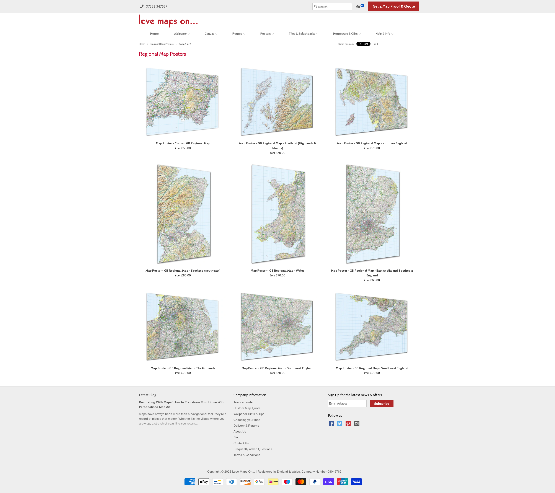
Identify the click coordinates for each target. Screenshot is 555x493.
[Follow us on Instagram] (357, 425)
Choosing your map (246, 419)
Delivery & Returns (246, 425)
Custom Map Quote (246, 408)
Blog (236, 437)
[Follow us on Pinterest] (349, 425)
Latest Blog (147, 395)
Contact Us (241, 443)
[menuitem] (150, 33)
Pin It (375, 44)
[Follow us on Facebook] (332, 425)
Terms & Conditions (246, 455)
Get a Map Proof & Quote (394, 6)
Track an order (243, 402)
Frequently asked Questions (252, 449)
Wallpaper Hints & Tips (248, 414)
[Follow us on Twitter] (340, 425)
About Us (239, 431)
